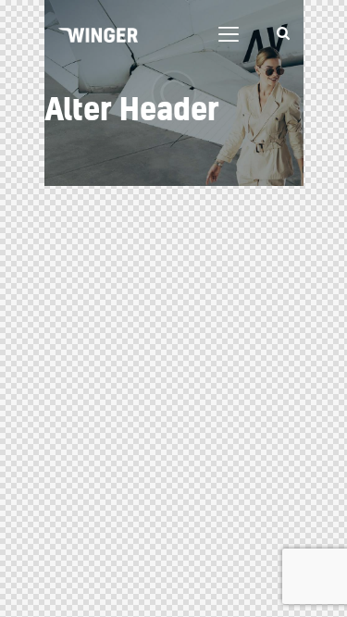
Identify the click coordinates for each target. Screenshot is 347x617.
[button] (228, 34)
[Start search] (283, 33)
